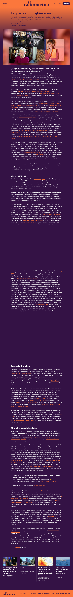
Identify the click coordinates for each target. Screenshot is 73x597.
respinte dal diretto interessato (37, 400)
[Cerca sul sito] (55, 3)
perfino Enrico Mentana (52, 439)
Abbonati (66, 3)
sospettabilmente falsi (42, 304)
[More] (9, 3)
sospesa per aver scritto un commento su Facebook (25, 79)
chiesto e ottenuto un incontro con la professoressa (33, 130)
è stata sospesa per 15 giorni (27, 117)
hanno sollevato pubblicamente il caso (28, 278)
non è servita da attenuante (32, 152)
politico (42, 491)
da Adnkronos (52, 516)
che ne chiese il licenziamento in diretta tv (46, 111)
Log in (59, 3)
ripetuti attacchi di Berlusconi (19, 460)
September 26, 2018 (39, 485)
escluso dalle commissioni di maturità (26, 402)
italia (12, 10)
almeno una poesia (39, 179)
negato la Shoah (40, 398)
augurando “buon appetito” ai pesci (21, 373)
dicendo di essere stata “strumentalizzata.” (23, 420)
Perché (5, 3)
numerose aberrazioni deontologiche (32, 220)
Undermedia (33, 593)
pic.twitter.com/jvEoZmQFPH (49, 481)
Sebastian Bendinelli (17, 24)
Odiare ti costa (55, 381)
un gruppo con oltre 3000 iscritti (52, 214)
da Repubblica (40, 154)
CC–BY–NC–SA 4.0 (24, 593)
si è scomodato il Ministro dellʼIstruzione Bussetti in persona (33, 91)
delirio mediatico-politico (30, 222)
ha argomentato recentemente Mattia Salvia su (44, 466)
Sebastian (17, 547)
